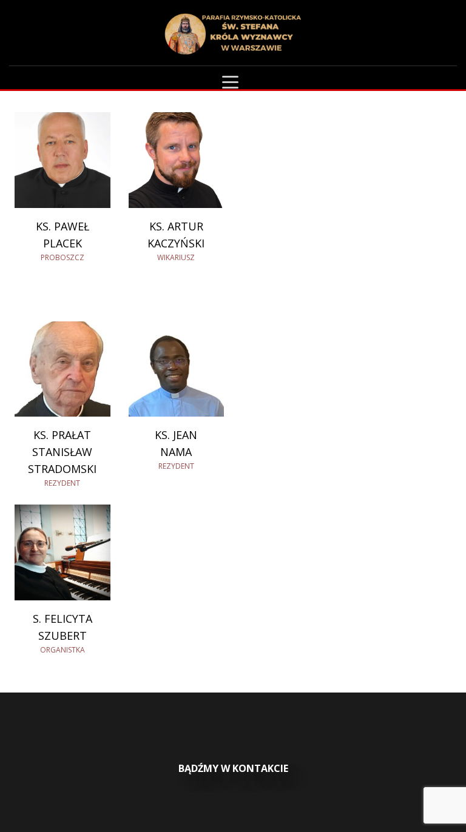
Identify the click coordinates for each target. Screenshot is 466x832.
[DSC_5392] (62, 160)
